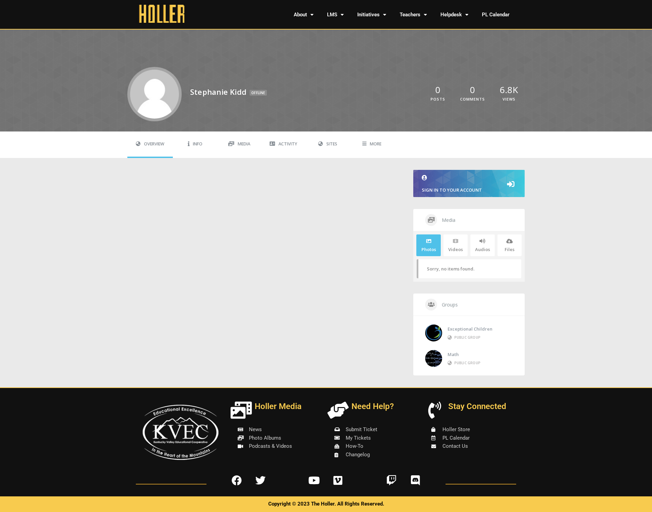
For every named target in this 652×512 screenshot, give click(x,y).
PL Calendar (495, 15)
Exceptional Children (470, 329)
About (300, 15)
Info (197, 144)
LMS (332, 15)
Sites (331, 144)
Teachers (410, 15)
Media (244, 144)
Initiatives (368, 15)
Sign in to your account (452, 190)
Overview (154, 144)
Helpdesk (451, 15)
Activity (287, 144)
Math (453, 354)
